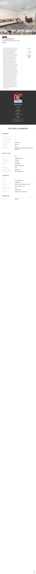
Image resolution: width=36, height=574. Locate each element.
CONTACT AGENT (18, 120)
